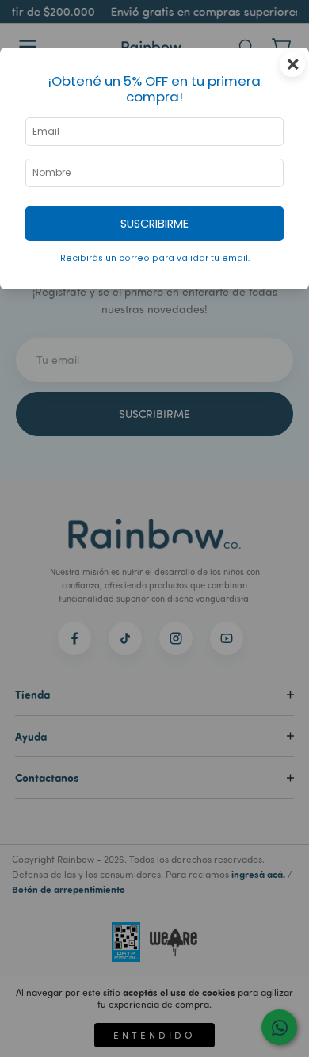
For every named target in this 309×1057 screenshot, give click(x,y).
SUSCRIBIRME (154, 224)
